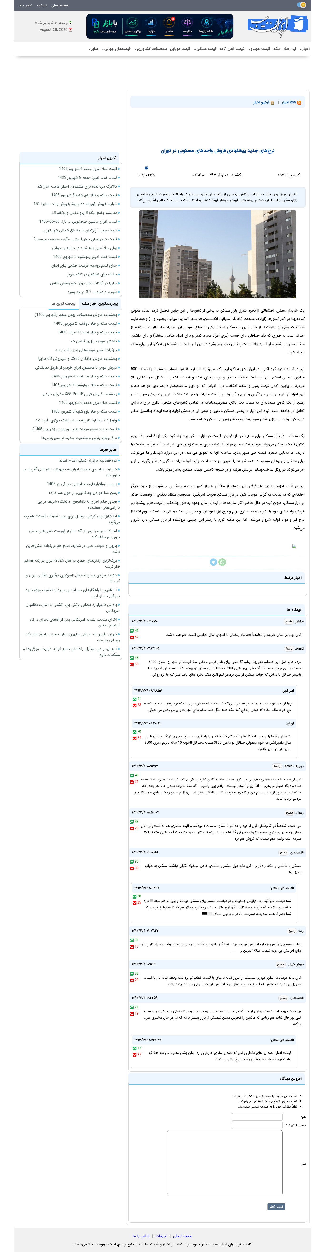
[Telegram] (213, 565)
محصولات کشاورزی (150, 49)
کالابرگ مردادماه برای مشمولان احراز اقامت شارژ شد (77, 186)
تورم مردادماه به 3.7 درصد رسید (92, 292)
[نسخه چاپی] (146, 168)
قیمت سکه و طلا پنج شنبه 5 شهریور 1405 (84, 195)
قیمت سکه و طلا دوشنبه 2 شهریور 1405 (85, 324)
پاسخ (288, 621)
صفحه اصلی (59, 5)
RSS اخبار (289, 102)
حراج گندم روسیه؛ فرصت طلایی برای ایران (84, 266)
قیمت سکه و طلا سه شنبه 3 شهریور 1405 (84, 376)
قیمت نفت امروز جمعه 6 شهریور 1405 (87, 178)
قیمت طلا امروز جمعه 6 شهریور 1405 (88, 169)
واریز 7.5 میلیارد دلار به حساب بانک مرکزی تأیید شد (76, 420)
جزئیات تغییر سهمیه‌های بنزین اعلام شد (86, 350)
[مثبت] (132, 630)
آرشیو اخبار (262, 102)
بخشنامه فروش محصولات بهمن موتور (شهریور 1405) (76, 315)
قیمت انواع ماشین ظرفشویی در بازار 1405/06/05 (78, 222)
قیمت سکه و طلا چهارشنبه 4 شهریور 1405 (84, 385)
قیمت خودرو (259, 49)
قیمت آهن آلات (232, 49)
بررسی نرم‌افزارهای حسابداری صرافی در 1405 (82, 484)
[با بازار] (160, 26)
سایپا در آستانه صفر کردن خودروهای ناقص (83, 283)
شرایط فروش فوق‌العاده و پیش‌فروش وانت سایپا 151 (75, 204)
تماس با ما (25, 5)
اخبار (304, 49)
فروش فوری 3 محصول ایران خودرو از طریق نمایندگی (76, 368)
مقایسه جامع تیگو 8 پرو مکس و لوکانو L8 (84, 213)
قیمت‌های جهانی (116, 49)
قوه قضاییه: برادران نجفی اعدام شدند (88, 460)
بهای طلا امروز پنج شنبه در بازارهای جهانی (84, 248)
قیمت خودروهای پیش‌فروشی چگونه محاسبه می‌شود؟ (75, 239)
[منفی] (132, 637)
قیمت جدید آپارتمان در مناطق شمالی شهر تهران (80, 230)
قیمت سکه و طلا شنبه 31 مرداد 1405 (87, 332)
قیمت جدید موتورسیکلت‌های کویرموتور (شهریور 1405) (74, 429)
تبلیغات (42, 5)
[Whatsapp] (222, 565)
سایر (93, 49)
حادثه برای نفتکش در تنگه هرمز (92, 274)
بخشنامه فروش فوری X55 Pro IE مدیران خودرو (80, 394)
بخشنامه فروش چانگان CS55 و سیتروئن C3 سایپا (77, 359)
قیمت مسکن (205, 49)
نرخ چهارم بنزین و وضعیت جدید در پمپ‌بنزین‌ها (79, 438)
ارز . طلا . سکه (284, 49)
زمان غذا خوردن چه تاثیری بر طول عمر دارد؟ (83, 493)
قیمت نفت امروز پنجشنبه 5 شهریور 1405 (85, 257)
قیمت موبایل (180, 49)
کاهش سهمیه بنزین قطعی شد (93, 341)
